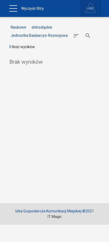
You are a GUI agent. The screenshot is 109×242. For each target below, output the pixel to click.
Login (90, 8)
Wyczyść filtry (32, 8)
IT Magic (55, 216)
